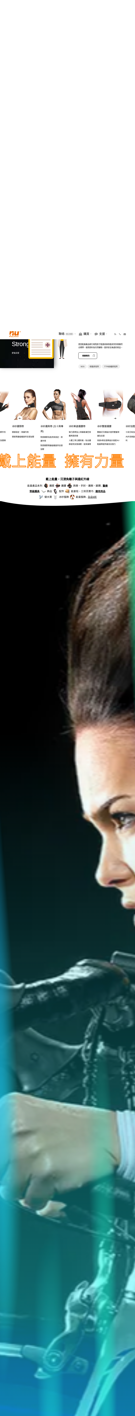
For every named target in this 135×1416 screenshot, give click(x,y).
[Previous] (20, 89)
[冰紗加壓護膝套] (118, 86)
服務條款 (108, 1352)
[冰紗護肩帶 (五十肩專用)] (32, 91)
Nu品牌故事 (94, 1352)
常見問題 (60, 1124)
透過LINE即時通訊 (53, 1129)
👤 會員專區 (107, 1123)
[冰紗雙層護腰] (89, 88)
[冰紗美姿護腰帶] (61, 88)
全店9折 (92, 168)
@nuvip (81, 1382)
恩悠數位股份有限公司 (25, 1350)
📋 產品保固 (107, 1115)
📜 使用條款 (107, 1130)
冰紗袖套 (74, 1255)
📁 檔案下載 (107, 1107)
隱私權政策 (94, 1360)
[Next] (115, 89)
